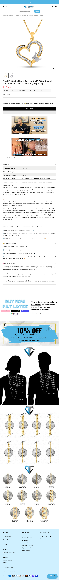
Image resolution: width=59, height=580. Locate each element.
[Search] (6, 7)
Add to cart (29, 108)
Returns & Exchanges (27, 545)
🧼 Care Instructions (9, 263)
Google (42, 103)
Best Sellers (6, 539)
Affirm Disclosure (26, 550)
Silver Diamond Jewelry (9, 542)
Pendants (5, 549)
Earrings (5, 544)
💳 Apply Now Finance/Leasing (7, 535)
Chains (4, 555)
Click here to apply (37, 226)
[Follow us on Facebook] (42, 537)
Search (37, 11)
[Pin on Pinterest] (9, 157)
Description (6, 164)
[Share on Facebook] (7, 157)
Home (4, 15)
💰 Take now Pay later (9, 243)
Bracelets (5, 557)
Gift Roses (5, 562)
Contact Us (17, 217)
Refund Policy (51, 217)
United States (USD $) (8, 567)
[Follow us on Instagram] (46, 537)
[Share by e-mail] (14, 157)
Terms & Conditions (27, 537)
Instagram (44, 233)
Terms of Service (26, 540)
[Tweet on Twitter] (11, 157)
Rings (4, 547)
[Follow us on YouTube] (50, 537)
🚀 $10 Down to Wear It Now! (11, 224)
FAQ (23, 535)
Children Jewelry (7, 560)
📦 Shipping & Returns (9, 199)
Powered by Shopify (11, 571)
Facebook (50, 103)
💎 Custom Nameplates (9, 552)
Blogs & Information (27, 548)
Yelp (46, 103)
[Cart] (55, 7)
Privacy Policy (25, 542)
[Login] (52, 7)
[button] (29, 112)
